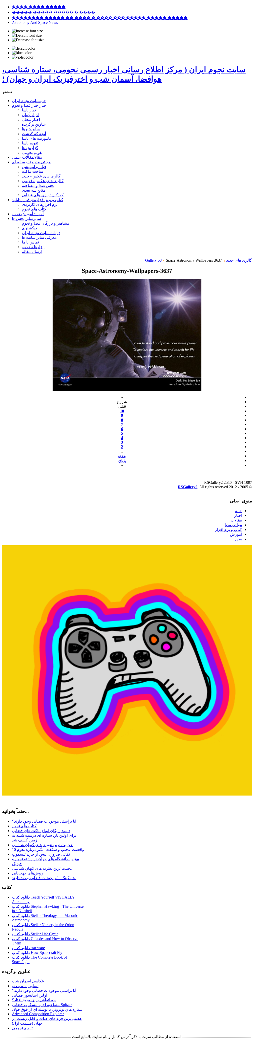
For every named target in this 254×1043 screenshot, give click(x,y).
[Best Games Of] (127, 794)
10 (122, 411)
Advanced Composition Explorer (38, 1014)
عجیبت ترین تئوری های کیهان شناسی (42, 845)
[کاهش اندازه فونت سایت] (28, 40)
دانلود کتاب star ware (28, 948)
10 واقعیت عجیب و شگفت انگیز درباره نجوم (48, 849)
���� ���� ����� (38, 7)
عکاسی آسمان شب (28, 981)
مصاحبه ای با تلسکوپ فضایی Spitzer (42, 1005)
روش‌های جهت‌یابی (27, 873)
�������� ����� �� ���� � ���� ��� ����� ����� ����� (100, 18)
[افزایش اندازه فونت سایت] (27, 31)
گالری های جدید (239, 260)
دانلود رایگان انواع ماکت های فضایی (41, 831)
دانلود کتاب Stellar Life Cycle (35, 934)
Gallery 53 (153, 260)
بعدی (122, 456)
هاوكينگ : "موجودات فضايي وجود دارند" (44, 878)
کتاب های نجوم (24, 826)
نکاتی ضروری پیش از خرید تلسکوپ (41, 854)
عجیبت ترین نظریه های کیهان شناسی (42, 868)
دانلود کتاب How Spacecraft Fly (37, 952)
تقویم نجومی (22, 1028)
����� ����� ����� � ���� (53, 12)
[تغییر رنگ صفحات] (23, 48)
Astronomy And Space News (35, 22)
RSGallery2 (187, 487)
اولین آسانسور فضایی (29, 995)
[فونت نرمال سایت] (27, 35)
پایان (122, 460)
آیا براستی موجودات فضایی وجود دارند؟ (44, 821)
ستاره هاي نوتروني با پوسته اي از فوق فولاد (47, 1009)
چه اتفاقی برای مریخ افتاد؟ (34, 1000)
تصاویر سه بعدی (25, 986)
